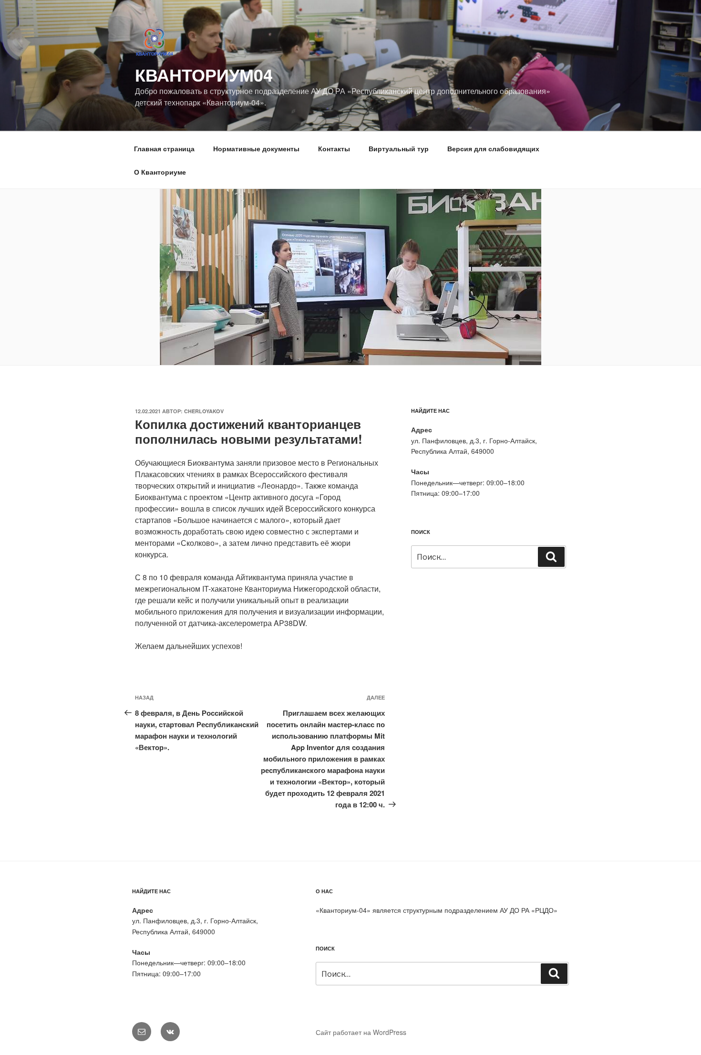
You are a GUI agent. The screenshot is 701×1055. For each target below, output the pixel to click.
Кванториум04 (204, 74)
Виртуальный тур (399, 148)
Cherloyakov (204, 411)
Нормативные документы (256, 148)
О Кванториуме (160, 172)
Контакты (334, 148)
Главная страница (164, 148)
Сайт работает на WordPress (361, 1032)
